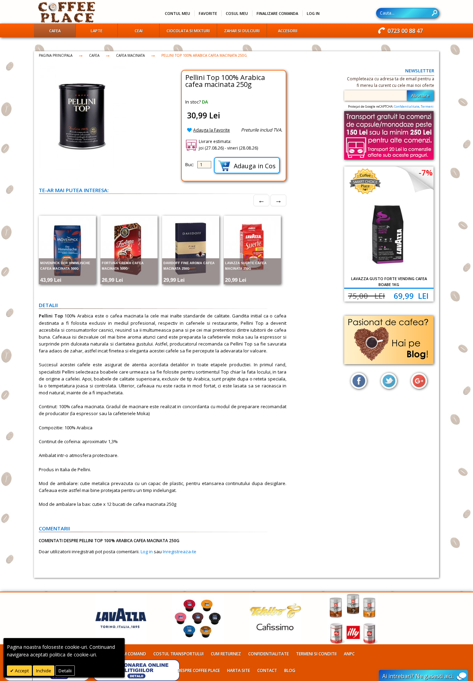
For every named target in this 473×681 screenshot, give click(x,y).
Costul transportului (178, 654)
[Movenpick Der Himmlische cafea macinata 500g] (67, 250)
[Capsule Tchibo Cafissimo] (275, 596)
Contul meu (177, 13)
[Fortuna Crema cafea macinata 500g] (129, 250)
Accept (21, 670)
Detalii (65, 670)
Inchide (43, 670)
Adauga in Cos (255, 166)
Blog (289, 670)
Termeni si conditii (316, 654)
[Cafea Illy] (352, 596)
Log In (313, 13)
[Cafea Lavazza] (121, 596)
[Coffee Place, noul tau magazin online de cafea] (67, 12)
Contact (267, 670)
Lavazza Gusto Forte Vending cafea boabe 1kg (389, 281)
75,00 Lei (366, 295)
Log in (147, 551)
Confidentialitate (406, 106)
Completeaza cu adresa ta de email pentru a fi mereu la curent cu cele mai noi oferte (390, 82)
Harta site (238, 670)
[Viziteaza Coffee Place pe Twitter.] (389, 381)
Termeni (427, 106)
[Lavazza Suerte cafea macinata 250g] (252, 250)
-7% (425, 172)
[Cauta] (434, 13)
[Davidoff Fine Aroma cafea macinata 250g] (190, 250)
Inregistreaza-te (179, 551)
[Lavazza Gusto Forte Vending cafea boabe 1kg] (389, 234)
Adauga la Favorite (211, 130)
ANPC (349, 654)
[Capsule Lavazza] (198, 596)
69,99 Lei (411, 295)
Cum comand (132, 654)
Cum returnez (226, 654)
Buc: (189, 164)
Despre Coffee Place (198, 670)
